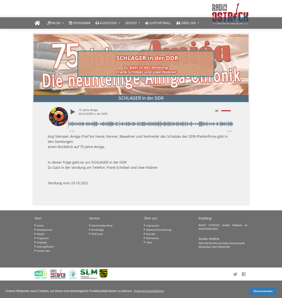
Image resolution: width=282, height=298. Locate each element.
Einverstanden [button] (263, 291)
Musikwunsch (44, 229)
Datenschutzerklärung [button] (149, 291)
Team (149, 242)
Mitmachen (152, 238)
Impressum (152, 225)
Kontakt (150, 234)
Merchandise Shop (102, 225)
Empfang (42, 242)
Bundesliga (97, 229)
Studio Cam (43, 251)
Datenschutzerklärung (158, 229)
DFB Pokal (97, 234)
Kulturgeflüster (45, 246)
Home (40, 225)
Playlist (41, 234)
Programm (43, 238)
